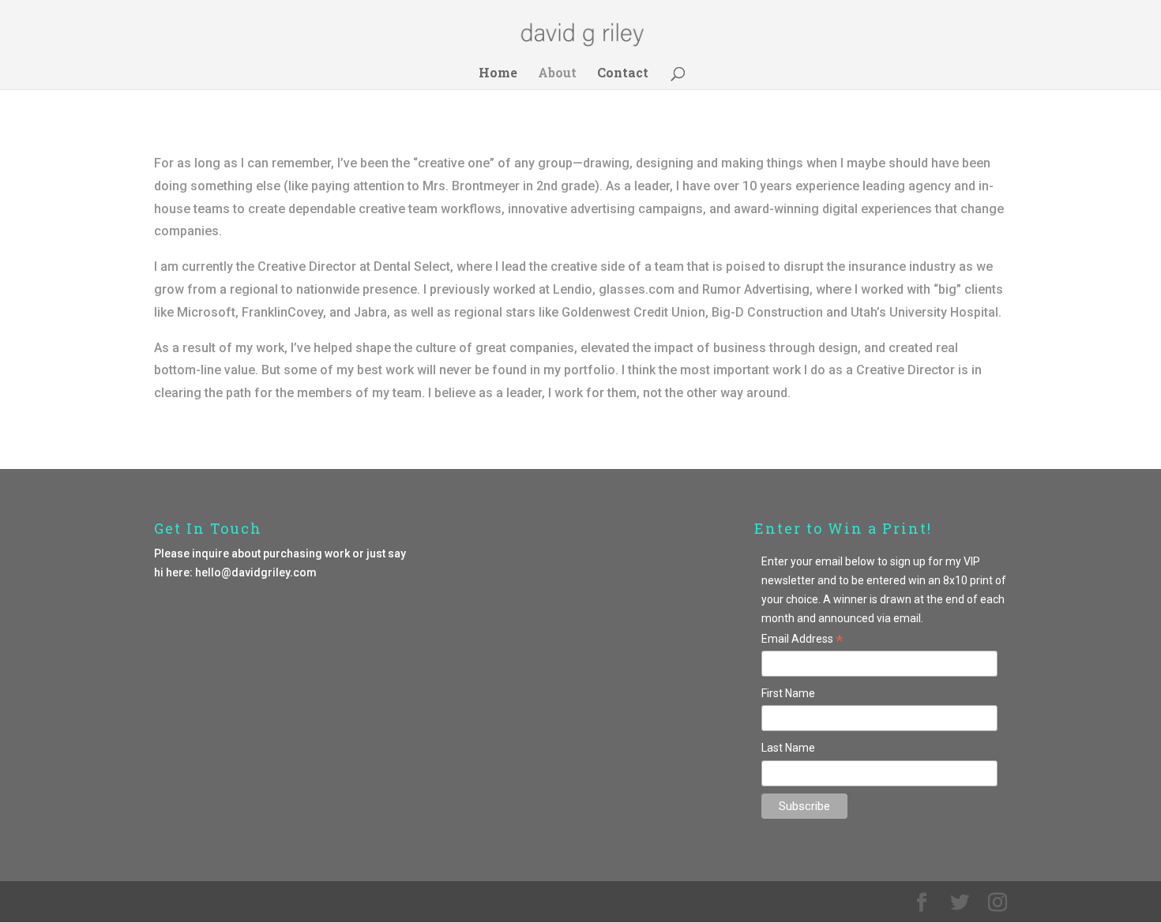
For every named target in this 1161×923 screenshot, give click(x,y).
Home (498, 74)
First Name (788, 693)
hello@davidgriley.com (256, 572)
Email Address (802, 640)
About (557, 74)
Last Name (788, 747)
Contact (622, 74)
